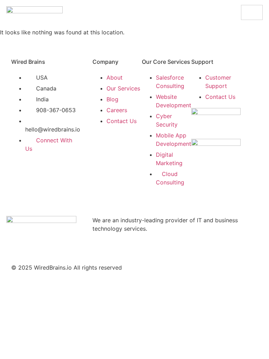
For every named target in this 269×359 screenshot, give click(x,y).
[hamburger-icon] (252, 12)
